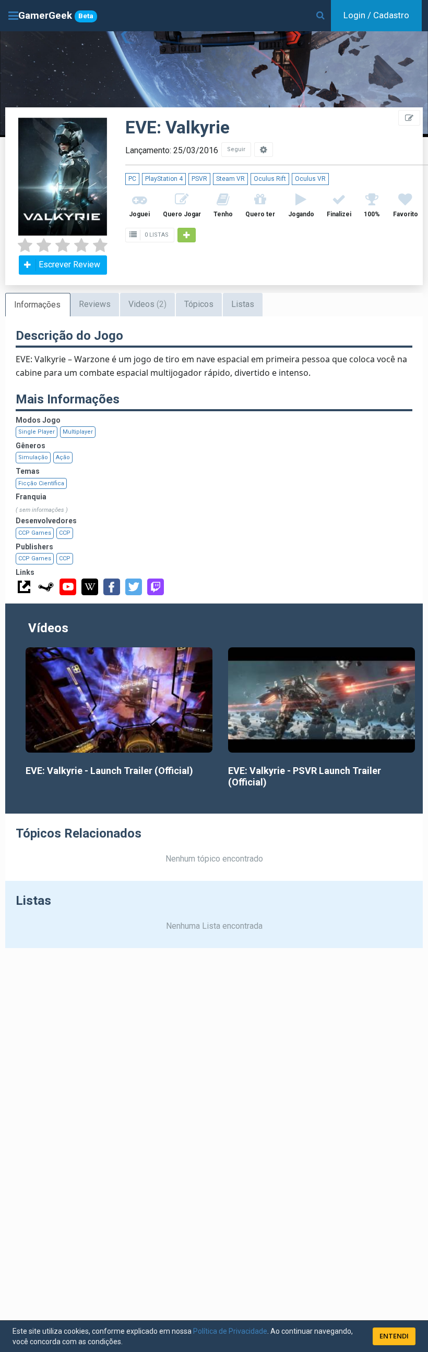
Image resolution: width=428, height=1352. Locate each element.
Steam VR (230, 178)
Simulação (33, 457)
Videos (147, 304)
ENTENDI (394, 1336)
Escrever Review (69, 264)
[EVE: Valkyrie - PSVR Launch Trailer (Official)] (321, 699)
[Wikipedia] (89, 587)
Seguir (236, 149)
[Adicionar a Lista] (186, 235)
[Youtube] (68, 587)
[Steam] (46, 587)
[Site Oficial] (24, 587)
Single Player (36, 431)
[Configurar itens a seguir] (263, 149)
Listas (242, 304)
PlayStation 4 (164, 178)
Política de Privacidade (230, 1331)
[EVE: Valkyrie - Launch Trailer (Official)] (119, 699)
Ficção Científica (41, 483)
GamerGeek (55, 15)
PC (132, 178)
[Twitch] (155, 587)
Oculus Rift (270, 178)
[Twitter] (133, 587)
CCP (64, 533)
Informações (37, 305)
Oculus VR (310, 178)
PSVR (199, 178)
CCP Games (34, 533)
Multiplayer (78, 431)
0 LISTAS (156, 234)
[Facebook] (111, 587)
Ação (63, 457)
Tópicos (198, 304)
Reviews (95, 304)
